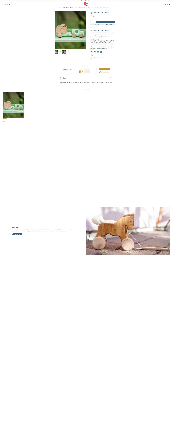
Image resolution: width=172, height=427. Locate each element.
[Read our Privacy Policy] (101, 217)
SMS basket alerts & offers (91, 210)
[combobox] (89, 213)
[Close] (103, 200)
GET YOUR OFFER (95, 221)
